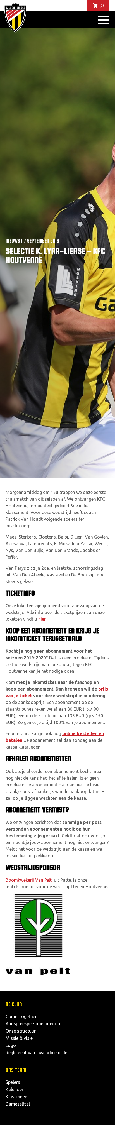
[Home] (15, 18)
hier (41, 619)
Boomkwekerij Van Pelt (29, 879)
